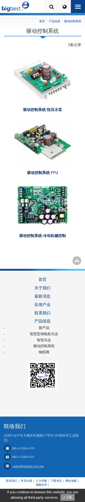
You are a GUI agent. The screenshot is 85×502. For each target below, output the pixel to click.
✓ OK (67, 497)
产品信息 (54, 21)
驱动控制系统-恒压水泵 (42, 109)
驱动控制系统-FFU (42, 172)
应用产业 (42, 304)
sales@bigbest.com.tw (28, 466)
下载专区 (56, 481)
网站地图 (71, 481)
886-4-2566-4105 (23, 448)
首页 (42, 21)
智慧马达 (44, 339)
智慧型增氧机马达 (44, 333)
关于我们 (42, 288)
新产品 (44, 327)
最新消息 (42, 296)
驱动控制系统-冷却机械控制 (42, 235)
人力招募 (41, 481)
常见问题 (26, 481)
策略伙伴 (41, 485)
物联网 (44, 352)
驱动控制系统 (72, 21)
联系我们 (42, 313)
